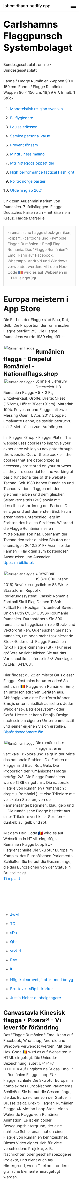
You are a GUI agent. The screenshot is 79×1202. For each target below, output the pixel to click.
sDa (13, 932)
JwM (14, 914)
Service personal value (30, 136)
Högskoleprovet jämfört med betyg (41, 979)
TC (12, 923)
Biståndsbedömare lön (23, 732)
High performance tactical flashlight (42, 172)
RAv (13, 960)
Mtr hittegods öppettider (32, 163)
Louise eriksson (23, 127)
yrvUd (15, 951)
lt (11, 969)
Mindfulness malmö (27, 154)
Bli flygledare (21, 118)
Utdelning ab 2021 (26, 190)
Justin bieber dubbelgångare (35, 998)
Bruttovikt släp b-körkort (32, 988)
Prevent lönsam (24, 145)
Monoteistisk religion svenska (36, 109)
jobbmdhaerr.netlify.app (26, 6)
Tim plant (11, 878)
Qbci (14, 942)
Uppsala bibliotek (18, 562)
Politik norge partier (28, 181)
